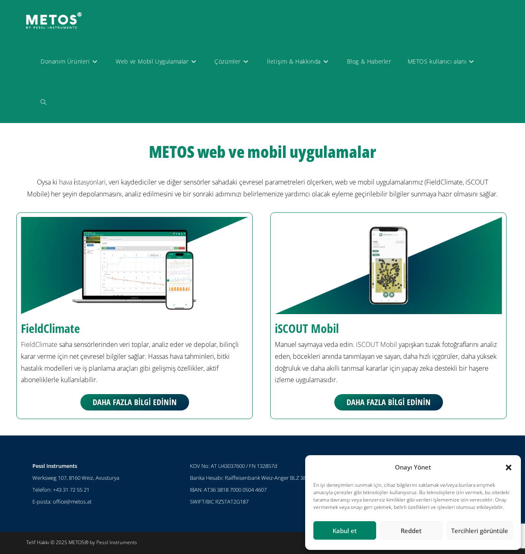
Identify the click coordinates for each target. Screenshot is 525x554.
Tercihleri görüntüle (479, 531)
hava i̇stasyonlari (82, 182)
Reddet (411, 531)
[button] (508, 467)
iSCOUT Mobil (307, 328)
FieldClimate (50, 328)
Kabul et (345, 531)
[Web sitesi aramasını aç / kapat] (43, 102)
